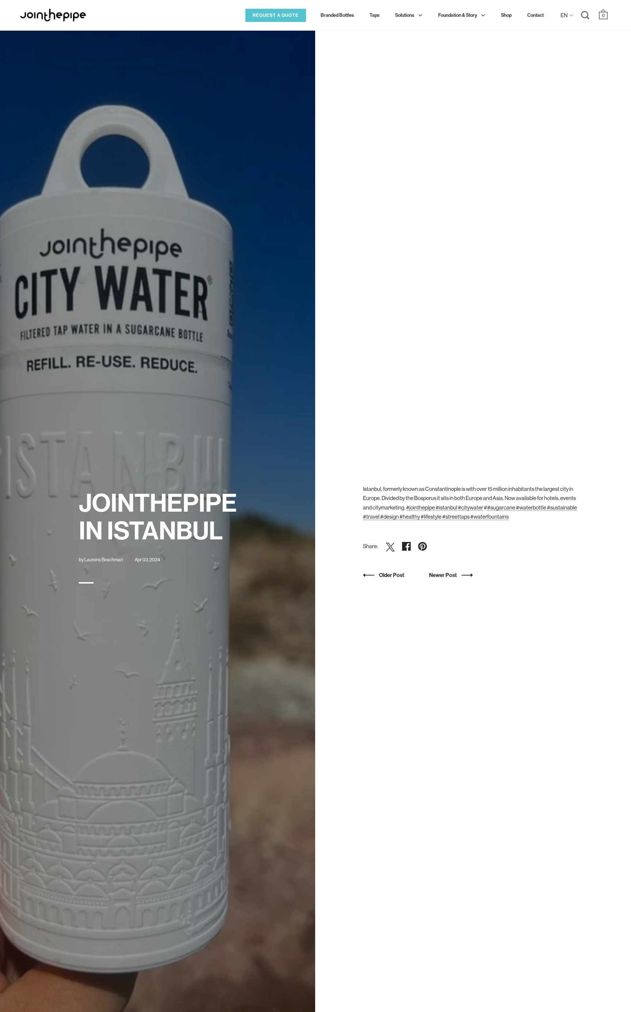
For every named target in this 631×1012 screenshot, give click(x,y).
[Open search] (585, 16)
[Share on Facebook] (406, 546)
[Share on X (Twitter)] (390, 546)
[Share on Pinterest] (422, 546)
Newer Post (443, 575)
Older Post (391, 575)
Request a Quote (276, 15)
